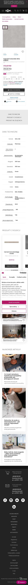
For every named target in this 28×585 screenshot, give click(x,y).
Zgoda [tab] (4, 277)
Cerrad (4, 54)
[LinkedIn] (14, 508)
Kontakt (14, 537)
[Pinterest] (23, 501)
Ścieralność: (9, 204)
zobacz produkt (11, 266)
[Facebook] (5, 501)
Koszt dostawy (14, 545)
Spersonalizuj (13, 306)
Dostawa (14, 542)
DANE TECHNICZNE (14, 114)
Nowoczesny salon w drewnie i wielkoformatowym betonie (10, 340)
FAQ (14, 573)
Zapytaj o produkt (14, 97)
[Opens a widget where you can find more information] (21, 582)
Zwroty (14, 547)
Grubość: (10, 172)
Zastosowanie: (8, 155)
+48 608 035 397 (16, 489)
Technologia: (9, 197)
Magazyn (14, 516)
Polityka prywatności (14, 555)
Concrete (16, 54)
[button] (5, 27)
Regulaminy (14, 539)
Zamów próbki (14, 565)
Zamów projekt (14, 563)
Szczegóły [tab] (12, 277)
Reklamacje (14, 550)
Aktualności (14, 532)
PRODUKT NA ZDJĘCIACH (14, 120)
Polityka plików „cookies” (14, 553)
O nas (14, 571)
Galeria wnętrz (14, 513)
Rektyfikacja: (9, 215)
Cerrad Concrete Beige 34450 (11, 252)
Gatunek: (10, 144)
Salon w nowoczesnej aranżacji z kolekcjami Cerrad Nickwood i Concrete (12, 320)
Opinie (14, 560)
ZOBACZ (14, 6)
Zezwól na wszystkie (14, 302)
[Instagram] (11, 501)
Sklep (14, 519)
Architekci (14, 524)
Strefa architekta (14, 568)
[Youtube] (17, 501)
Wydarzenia (14, 521)
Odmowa (14, 311)
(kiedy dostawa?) (18, 82)
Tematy (14, 527)
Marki (14, 530)
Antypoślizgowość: (8, 210)
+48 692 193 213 (8, 102)
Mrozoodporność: (8, 220)
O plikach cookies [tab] (21, 277)
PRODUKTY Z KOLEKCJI (14, 117)
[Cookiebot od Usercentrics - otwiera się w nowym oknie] (20, 273)
